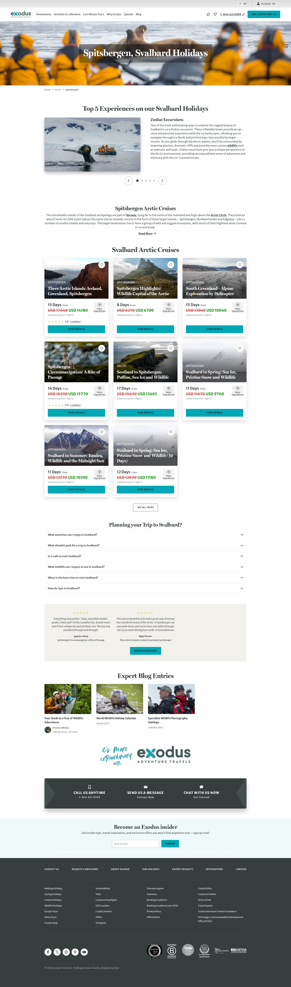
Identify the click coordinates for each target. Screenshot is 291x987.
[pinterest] (75, 952)
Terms (227, 851)
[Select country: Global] (242, 3)
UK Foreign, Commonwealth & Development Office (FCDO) (220, 919)
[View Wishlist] (216, 14)
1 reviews (75, 321)
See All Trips (145, 507)
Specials (128, 14)
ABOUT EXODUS (120, 869)
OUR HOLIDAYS (150, 869)
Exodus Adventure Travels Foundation (217, 911)
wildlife (232, 145)
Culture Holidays (52, 900)
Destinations (43, 14)
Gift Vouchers (102, 905)
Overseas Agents (155, 888)
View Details (76, 329)
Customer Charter (207, 894)
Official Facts (153, 917)
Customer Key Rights (106, 900)
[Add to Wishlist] (101, 264)
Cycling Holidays (52, 894)
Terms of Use (204, 900)
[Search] (208, 14)
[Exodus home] (21, 14)
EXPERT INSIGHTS (182, 869)
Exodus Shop (51, 922)
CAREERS (241, 869)
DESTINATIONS (214, 869)
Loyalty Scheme (104, 911)
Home (47, 89)
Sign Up (170, 843)
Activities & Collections (67, 14)
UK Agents (101, 922)
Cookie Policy (205, 888)
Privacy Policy (215, 851)
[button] (145, 535)
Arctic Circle (219, 215)
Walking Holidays (53, 888)
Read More (146, 233)
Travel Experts (205, 905)
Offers (99, 917)
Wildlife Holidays (53, 905)
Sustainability (103, 888)
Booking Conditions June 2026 (162, 905)
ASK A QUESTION (262, 14)
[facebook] (48, 952)
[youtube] (84, 952)
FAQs (98, 894)
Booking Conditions (157, 900)
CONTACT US (51, 869)
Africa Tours (50, 917)
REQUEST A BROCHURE (85, 869)
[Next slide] (162, 180)
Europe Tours (51, 911)
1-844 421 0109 (230, 14)
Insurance (152, 894)
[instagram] (66, 952)
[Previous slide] (128, 180)
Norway (131, 215)
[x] (57, 952)
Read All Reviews (145, 650)
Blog (138, 14)
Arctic (58, 89)
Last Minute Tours (93, 14)
